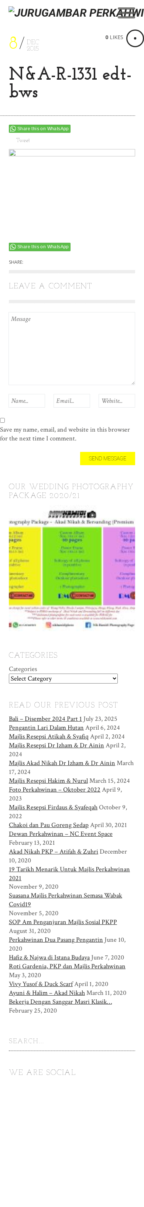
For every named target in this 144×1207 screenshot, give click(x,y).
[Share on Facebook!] (48, 262)
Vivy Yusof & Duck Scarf (41, 984)
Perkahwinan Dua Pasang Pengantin (56, 939)
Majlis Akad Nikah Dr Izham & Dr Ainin (62, 763)
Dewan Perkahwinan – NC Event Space (61, 834)
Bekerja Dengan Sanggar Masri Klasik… (60, 1001)
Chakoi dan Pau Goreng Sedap (49, 825)
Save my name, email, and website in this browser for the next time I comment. (65, 434)
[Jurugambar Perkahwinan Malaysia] (76, 26)
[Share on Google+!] (60, 262)
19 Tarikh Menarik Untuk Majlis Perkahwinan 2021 (69, 873)
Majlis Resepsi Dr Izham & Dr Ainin (56, 745)
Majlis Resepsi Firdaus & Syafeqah (53, 807)
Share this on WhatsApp (43, 128)
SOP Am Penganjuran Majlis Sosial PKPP (63, 922)
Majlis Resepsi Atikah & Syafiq (49, 736)
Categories (23, 669)
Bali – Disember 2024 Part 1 (45, 719)
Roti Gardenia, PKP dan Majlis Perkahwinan (67, 966)
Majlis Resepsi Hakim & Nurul (48, 781)
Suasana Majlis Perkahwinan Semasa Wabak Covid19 (65, 900)
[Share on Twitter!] (35, 262)
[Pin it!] (73, 262)
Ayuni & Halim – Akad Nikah (47, 993)
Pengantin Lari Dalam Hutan (46, 727)
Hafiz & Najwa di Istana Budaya (49, 957)
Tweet (23, 140)
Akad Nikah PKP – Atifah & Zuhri (53, 851)
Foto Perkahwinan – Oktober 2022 (54, 789)
